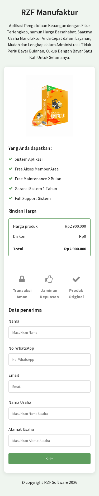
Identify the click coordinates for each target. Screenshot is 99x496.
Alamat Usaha (21, 429)
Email (13, 375)
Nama (13, 321)
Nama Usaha (19, 402)
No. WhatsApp (21, 348)
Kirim (50, 458)
